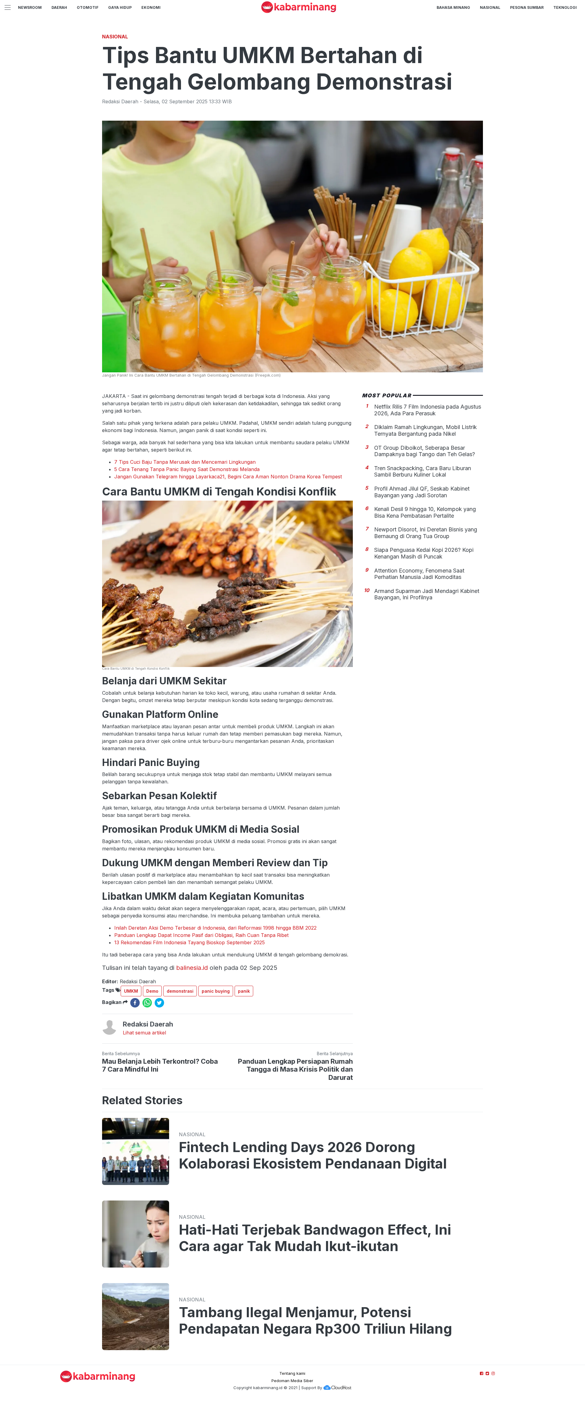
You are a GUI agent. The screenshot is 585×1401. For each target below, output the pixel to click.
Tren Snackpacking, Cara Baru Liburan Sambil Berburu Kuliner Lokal (422, 471)
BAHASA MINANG (453, 7)
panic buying (216, 991)
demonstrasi (180, 991)
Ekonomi (151, 7)
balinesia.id (192, 967)
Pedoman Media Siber (292, 1380)
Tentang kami (292, 1373)
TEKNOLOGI (565, 7)
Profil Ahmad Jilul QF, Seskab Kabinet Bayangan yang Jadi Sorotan (422, 491)
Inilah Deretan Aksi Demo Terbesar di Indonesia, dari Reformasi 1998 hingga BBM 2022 (215, 928)
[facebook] (135, 1003)
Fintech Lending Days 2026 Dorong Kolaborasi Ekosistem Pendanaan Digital (313, 1155)
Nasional (490, 7)
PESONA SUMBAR (527, 7)
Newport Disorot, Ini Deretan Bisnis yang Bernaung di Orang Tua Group (425, 532)
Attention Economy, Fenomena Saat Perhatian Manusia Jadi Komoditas (419, 573)
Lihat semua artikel (144, 1033)
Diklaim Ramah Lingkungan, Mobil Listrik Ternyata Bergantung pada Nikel (425, 430)
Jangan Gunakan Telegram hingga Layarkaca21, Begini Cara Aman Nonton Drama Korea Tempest (228, 477)
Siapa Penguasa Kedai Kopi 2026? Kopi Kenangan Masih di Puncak (423, 553)
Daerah (59, 7)
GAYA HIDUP (120, 7)
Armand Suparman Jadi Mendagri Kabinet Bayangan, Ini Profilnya (426, 594)
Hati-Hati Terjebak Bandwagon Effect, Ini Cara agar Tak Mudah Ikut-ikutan (315, 1238)
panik (244, 991)
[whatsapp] (147, 1003)
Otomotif (87, 7)
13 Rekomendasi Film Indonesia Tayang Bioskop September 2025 (189, 942)
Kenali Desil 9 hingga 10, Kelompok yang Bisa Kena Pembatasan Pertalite (425, 512)
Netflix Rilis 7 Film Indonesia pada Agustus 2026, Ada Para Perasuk (427, 410)
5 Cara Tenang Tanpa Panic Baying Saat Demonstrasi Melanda (187, 469)
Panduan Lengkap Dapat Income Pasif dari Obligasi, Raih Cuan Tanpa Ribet (201, 935)
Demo (152, 991)
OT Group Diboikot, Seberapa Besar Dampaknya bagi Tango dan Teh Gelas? (424, 450)
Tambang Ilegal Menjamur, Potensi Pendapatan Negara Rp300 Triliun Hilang (315, 1320)
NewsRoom (30, 7)
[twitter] (159, 1003)
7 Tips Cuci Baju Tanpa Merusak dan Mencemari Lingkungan (185, 462)
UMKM (131, 991)
